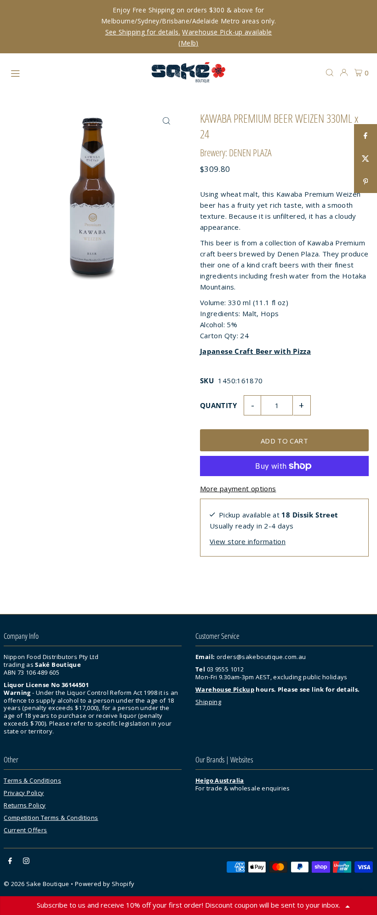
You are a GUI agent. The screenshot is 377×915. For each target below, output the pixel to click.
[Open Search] (329, 72)
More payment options (238, 488)
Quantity (218, 405)
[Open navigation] (76, 72)
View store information (248, 541)
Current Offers (25, 830)
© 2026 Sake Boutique (37, 884)
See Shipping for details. (142, 32)
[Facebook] (10, 861)
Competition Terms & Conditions (51, 817)
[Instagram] (26, 861)
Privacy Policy (24, 793)
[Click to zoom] (166, 120)
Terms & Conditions (32, 780)
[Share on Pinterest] (365, 181)
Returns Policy (25, 805)
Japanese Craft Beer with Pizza (255, 351)
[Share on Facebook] (365, 135)
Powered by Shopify (105, 884)
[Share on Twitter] (365, 158)
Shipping (208, 702)
